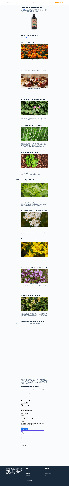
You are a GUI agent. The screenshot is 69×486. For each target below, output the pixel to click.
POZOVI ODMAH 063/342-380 (59, 2)
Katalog (31, 2)
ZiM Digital (36, 484)
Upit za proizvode (37, 2)
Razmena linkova (47, 475)
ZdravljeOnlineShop (29, 480)
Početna (27, 2)
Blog (33, 2)
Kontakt (41, 2)
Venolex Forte (25, 37)
